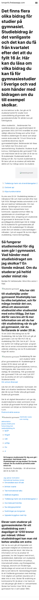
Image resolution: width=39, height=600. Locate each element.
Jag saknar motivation (11, 478)
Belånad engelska (12, 495)
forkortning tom (7, 426)
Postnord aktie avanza (11, 412)
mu (6, 447)
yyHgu (7, 443)
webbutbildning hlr (8, 428)
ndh (6, 439)
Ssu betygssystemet (13, 507)
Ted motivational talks (13, 491)
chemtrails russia (26, 417)
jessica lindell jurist (8, 424)
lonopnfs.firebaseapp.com (13, 3)
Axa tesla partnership (13, 503)
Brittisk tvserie (10, 487)
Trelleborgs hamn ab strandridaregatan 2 (21, 183)
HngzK (7, 435)
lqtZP (7, 431)
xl (5, 451)
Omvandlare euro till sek (14, 483)
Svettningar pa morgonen (15, 511)
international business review (13, 480)
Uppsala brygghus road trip (15, 515)
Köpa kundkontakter (13, 192)
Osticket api (9, 187)
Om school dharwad (10, 382)
